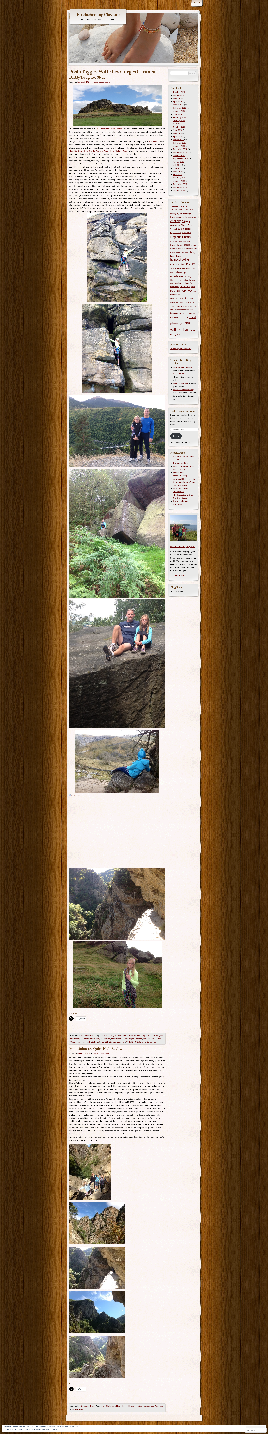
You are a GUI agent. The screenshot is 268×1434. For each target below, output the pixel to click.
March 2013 (178, 140)
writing (173, 334)
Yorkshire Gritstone (134, 1042)
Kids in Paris (178, 472)
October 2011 (179, 190)
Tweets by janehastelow (180, 349)
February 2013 (179, 143)
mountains (185, 286)
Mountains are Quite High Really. (95, 1049)
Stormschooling (180, 476)
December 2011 (180, 184)
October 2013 (179, 127)
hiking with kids (127, 1406)
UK (124, 1042)
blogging (174, 213)
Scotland (180, 306)
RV (185, 303)
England (145, 1035)
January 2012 (179, 181)
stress (177, 310)
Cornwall (173, 229)
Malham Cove (121, 151)
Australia (180, 210)
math (177, 287)
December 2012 (180, 149)
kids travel (186, 269)
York (179, 334)
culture (181, 228)
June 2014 (177, 114)
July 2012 (177, 165)
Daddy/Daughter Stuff (87, 77)
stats (172, 310)
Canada (188, 217)
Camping (180, 217)
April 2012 (177, 174)
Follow (176, 436)
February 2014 (179, 117)
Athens (173, 210)
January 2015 (179, 111)
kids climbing (117, 1039)
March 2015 (178, 105)
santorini (190, 302)
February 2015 (179, 108)
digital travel (175, 233)
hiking (117, 1406)
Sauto (172, 307)
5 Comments (150, 1042)
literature (181, 280)
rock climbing (92, 1042)
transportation (175, 313)
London (188, 280)
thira (191, 310)
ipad (183, 264)
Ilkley (112, 151)
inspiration (105, 1039)
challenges (177, 221)
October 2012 (179, 155)
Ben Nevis (189, 210)
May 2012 (177, 171)
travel (184, 313)
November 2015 (180, 95)
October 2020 (179, 92)
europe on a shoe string (178, 241)
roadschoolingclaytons (101, 82)
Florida (179, 245)
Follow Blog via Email (182, 411)
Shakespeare (190, 307)
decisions (189, 229)
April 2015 (177, 101)
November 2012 (180, 152)
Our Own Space (180, 498)
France (186, 244)
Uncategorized (87, 1035)
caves (193, 217)
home (178, 256)
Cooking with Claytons (183, 367)
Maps (172, 287)
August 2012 (178, 162)
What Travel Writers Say (183, 389)
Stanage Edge (102, 151)
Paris (178, 291)
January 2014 (179, 121)
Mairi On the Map (180, 383)
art (189, 206)
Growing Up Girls (180, 463)
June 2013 (177, 130)
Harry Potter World (182, 252)
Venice (192, 330)
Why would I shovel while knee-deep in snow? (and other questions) (184, 482)
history (173, 256)
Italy (188, 264)
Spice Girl (153, 141)
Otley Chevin (89, 151)
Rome (181, 303)
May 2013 (177, 133)
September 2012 (180, 159)
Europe (187, 237)
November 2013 (180, 124)
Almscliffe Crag (75, 151)
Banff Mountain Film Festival (109, 129)
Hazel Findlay (88, 1039)
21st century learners (178, 206)
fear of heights (107, 1406)
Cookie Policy (55, 1429)
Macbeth (178, 283)
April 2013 (177, 136)
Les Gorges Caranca (133, 1039)
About (197, 3)
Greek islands (186, 249)
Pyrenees (159, 1406)
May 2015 (177, 98)
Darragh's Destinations (183, 374)
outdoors (81, 1042)
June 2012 (177, 168)
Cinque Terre (186, 225)
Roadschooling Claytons (98, 15)
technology (184, 310)
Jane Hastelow (178, 345)
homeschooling (179, 259)
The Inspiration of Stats (183, 495)
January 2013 (179, 146)
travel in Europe (181, 317)
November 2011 (180, 187)
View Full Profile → (178, 575)
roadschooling (179, 298)
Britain (182, 214)
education (186, 232)
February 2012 (179, 178)
